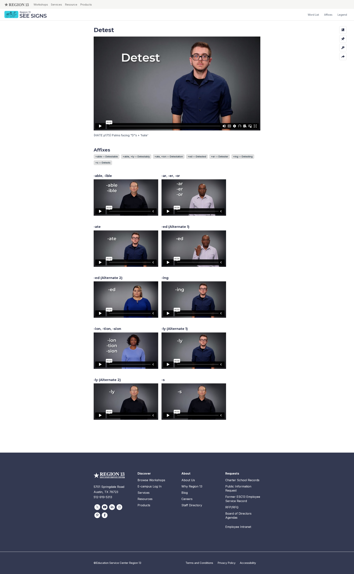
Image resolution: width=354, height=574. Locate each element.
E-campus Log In (150, 486)
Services (56, 4)
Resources (145, 499)
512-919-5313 (103, 497)
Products (86, 4)
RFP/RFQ (231, 507)
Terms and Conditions (199, 563)
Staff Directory (191, 505)
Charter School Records (242, 480)
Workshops (41, 4)
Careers (186, 499)
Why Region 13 (191, 486)
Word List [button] (313, 14)
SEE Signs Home (26, 15)
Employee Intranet (238, 527)
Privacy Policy (226, 563)
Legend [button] (342, 14)
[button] (343, 30)
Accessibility (248, 563)
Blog (184, 492)
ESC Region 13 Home (16, 4)
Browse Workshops (151, 480)
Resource (71, 4)
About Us (188, 480)
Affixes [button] (328, 14)
